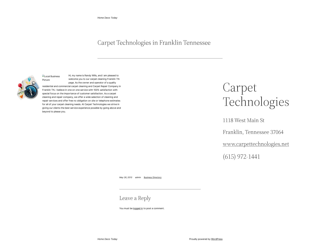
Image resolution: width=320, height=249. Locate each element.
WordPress (216, 239)
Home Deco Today (107, 17)
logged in (138, 208)
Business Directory (153, 177)
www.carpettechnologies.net (256, 144)
